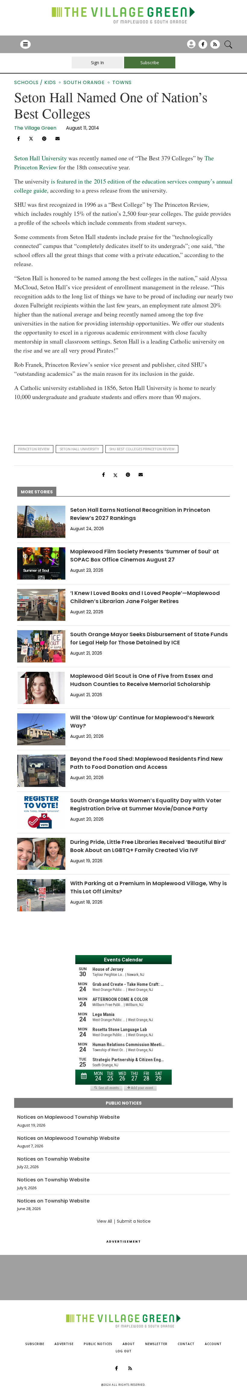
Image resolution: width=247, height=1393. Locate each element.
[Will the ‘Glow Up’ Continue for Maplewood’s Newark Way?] (41, 729)
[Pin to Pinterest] (44, 138)
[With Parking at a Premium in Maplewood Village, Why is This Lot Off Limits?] (41, 895)
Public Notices (98, 1344)
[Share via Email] (57, 138)
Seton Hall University (40, 158)
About (129, 1344)
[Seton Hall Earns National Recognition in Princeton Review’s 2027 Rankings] (41, 522)
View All (104, 1221)
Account (213, 1344)
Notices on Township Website (53, 1159)
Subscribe (34, 1344)
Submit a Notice (134, 1221)
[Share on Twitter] (31, 138)
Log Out (124, 1351)
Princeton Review (33, 449)
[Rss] (215, 46)
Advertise (64, 1344)
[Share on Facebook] (18, 138)
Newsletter (156, 1344)
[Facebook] (203, 46)
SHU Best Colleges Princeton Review (141, 449)
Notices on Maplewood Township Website (68, 1117)
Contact (186, 1344)
